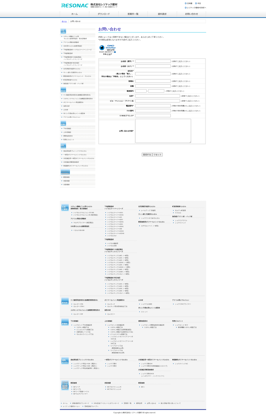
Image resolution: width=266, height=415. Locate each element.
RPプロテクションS (114, 389)
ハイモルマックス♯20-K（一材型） (119, 262)
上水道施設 (67, 132)
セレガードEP (78, 314)
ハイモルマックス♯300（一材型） (118, 272)
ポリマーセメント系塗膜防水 (73, 102)
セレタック (111, 304)
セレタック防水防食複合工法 (117, 306)
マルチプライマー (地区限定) (83, 222)
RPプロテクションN (114, 387)
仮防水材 (66, 106)
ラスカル (178, 213)
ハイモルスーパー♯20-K (115, 222)
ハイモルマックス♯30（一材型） (118, 265)
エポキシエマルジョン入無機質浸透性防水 (78, 98)
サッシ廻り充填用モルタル (72, 72)
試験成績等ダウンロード (80, 403)
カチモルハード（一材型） (150, 226)
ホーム (74, 14)
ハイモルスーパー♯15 (114, 217)
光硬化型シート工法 (83, 332)
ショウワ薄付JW (146, 363)
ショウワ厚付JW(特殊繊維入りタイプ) (154, 366)
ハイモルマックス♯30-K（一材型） (119, 267)
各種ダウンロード (103, 14)
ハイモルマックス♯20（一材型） (118, 260)
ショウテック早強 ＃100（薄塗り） (85, 363)
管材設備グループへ (91, 406)
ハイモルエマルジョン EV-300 (83, 212)
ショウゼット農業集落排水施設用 (152, 325)
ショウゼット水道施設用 (115, 325)
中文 (199, 3)
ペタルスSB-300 (78, 230)
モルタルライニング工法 (85, 334)
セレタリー (111, 314)
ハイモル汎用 (112, 246)
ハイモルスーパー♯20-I (115, 219)
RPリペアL (77, 389)
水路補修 (66, 184)
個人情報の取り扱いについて (171, 403)
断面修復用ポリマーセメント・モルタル (77, 76)
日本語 (188, 3)
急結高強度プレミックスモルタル (75, 151)
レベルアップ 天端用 (148, 210)
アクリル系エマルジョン (71, 117)
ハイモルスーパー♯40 (114, 229)
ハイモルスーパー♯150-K (115, 233)
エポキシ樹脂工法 (83, 327)
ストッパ (144, 312)
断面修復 (66, 177)
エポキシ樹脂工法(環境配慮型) (120, 329)
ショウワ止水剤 (146, 304)
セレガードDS (78, 304)
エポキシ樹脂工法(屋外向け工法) (121, 332)
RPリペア (76, 387)
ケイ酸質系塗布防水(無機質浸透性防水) (77, 95)
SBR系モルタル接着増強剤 (72, 46)
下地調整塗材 (68, 53)
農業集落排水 (68, 136)
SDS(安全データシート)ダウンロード (106, 403)
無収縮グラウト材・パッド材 (73, 83)
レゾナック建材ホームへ (195, 8)
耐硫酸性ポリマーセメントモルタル (75, 166)
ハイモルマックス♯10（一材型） (118, 258)
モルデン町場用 (180, 210)
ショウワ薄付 (112, 363)
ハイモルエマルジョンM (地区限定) (85, 215)
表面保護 (66, 181)
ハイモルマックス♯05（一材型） (118, 255)
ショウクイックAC (181, 363)
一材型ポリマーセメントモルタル (75, 155)
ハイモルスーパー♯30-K (115, 226)
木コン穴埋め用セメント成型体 (74, 113)
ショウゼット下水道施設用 (82, 325)
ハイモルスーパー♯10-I (115, 212)
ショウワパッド (180, 223)
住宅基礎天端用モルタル (71, 69)
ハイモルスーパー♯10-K (115, 215)
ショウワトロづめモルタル (150, 218)
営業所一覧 (133, 14)
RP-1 (142, 387)
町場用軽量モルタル (70, 80)
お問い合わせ (191, 14)
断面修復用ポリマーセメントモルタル (151, 222)
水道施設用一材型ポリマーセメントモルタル (78, 158)
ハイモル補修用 (112, 243)
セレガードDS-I (78, 306)
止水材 (65, 110)
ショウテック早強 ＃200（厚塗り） (85, 366)
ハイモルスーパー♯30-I (115, 224)
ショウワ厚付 (112, 366)
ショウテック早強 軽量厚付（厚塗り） (86, 368)
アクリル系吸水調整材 (71, 42)
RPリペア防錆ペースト (81, 391)
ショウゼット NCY (181, 325)
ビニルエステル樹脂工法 (85, 329)
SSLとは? (107, 54)
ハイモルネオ (112, 236)
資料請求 (162, 14)
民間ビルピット (68, 139)
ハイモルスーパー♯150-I (115, 231)
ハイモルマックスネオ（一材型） (118, 274)
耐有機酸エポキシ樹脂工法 (187, 327)
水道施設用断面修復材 (71, 162)
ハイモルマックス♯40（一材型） (118, 269)
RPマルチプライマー (80, 394)
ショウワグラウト (181, 220)
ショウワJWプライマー (183, 304)
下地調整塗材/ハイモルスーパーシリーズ (77, 50)
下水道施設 (67, 128)
